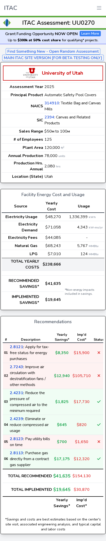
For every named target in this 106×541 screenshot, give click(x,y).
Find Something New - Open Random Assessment (53, 51)
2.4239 (16, 419)
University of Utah (62, 73)
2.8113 (16, 453)
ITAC (10, 8)
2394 (49, 117)
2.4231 (16, 393)
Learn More (90, 33)
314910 (51, 103)
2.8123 (16, 439)
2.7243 (16, 367)
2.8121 (16, 347)
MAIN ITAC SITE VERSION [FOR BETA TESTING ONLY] (53, 58)
